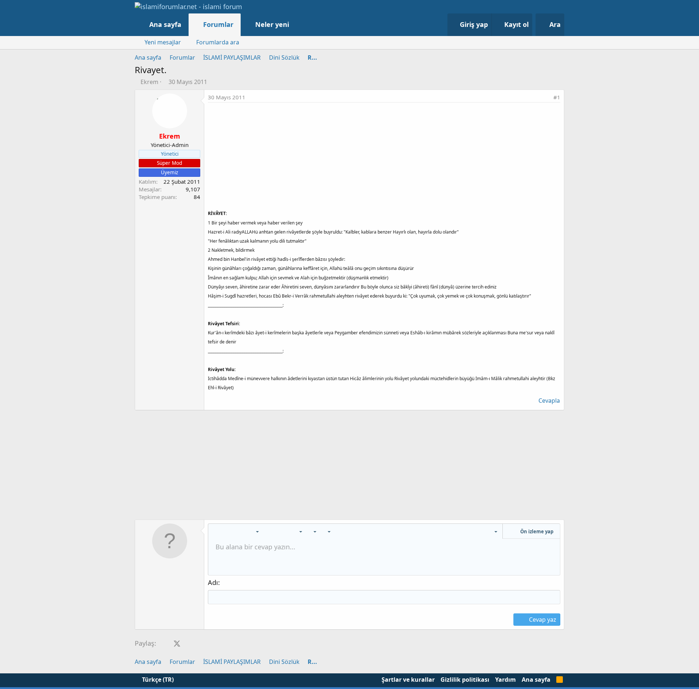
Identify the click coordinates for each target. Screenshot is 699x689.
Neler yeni (272, 24)
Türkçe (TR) (157, 680)
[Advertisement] (384, 157)
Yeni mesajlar (163, 42)
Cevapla (549, 401)
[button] (296, 24)
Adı (213, 582)
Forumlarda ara (217, 42)
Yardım (505, 680)
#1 (556, 97)
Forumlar (218, 24)
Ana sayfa (165, 24)
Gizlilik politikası (465, 680)
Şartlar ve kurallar (408, 680)
